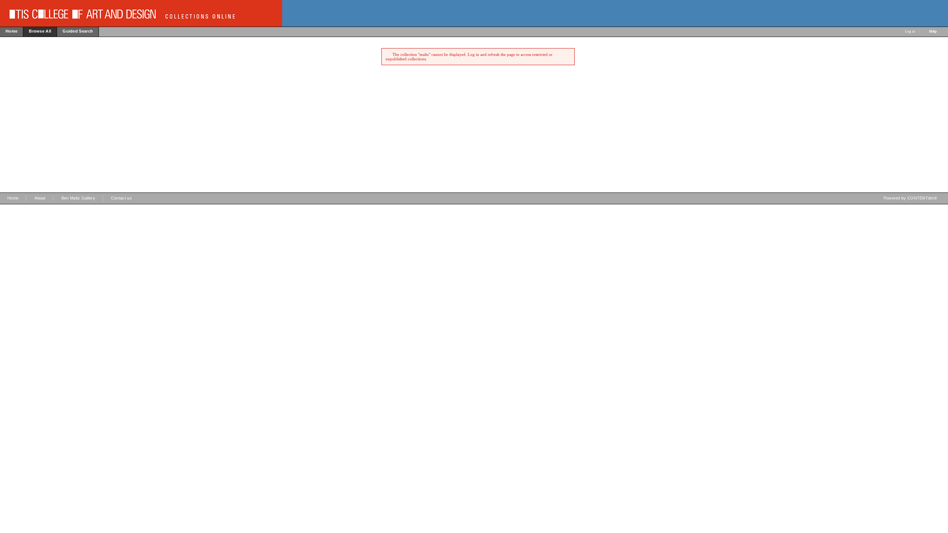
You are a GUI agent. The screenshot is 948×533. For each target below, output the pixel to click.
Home (13, 198)
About (40, 198)
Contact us (121, 198)
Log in (910, 31)
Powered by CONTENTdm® (910, 198)
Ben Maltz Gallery (78, 198)
